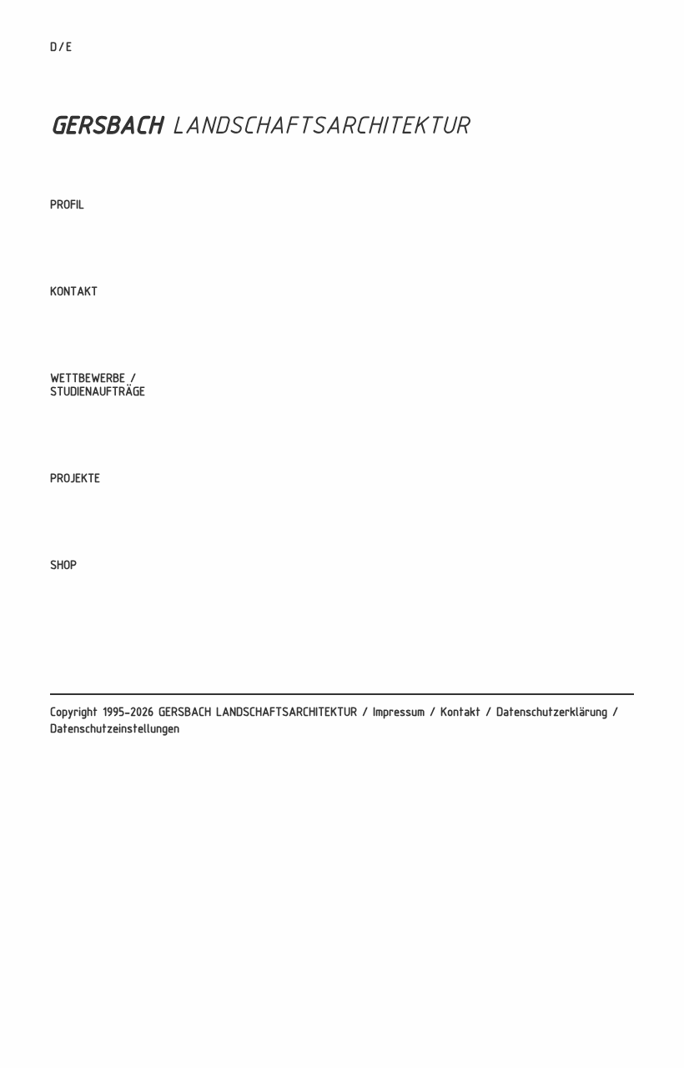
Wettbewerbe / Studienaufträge (97, 386)
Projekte (75, 479)
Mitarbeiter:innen (92, 229)
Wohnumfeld (80, 522)
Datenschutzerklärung (551, 713)
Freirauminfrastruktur (105, 602)
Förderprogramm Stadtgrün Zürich (137, 622)
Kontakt (74, 292)
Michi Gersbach (87, 249)
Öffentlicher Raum (96, 542)
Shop (63, 566)
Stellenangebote (91, 269)
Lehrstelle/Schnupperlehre (117, 315)
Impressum (399, 713)
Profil (67, 205)
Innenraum (75, 582)
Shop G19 (73, 589)
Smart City (77, 642)
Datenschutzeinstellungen (114, 729)
